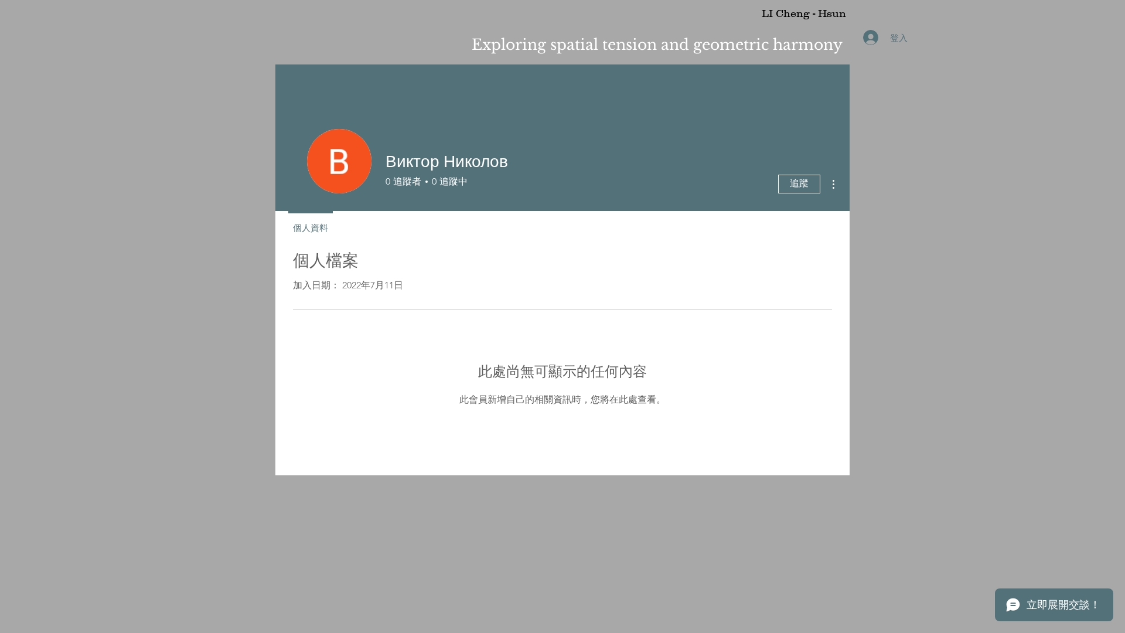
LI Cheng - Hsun (804, 13)
